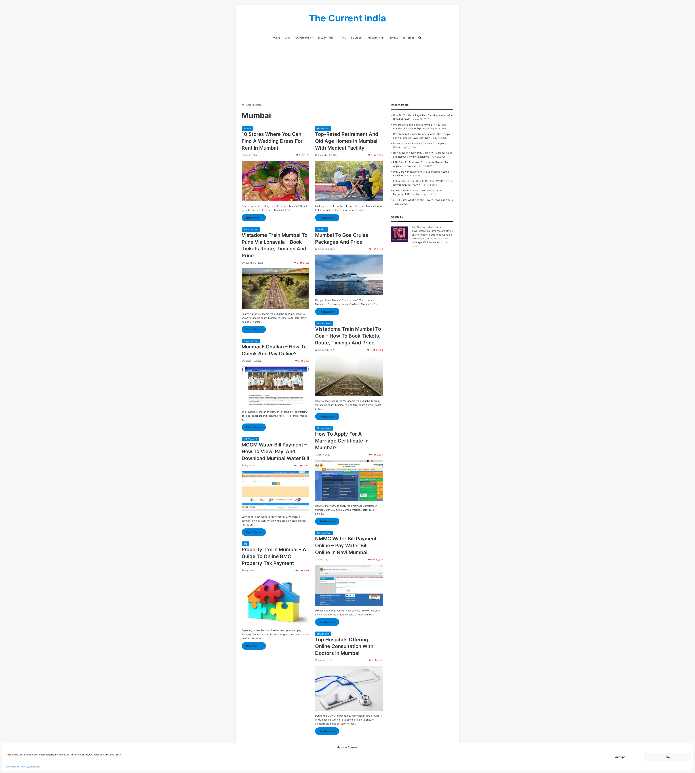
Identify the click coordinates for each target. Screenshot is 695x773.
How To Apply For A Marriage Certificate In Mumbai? (341, 441)
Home (276, 37)
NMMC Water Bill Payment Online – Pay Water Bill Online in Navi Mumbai (346, 545)
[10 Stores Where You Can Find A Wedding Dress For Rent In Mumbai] (275, 181)
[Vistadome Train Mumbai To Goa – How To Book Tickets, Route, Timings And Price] (349, 375)
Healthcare (375, 37)
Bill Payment (327, 37)
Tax (343, 37)
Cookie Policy (12, 766)
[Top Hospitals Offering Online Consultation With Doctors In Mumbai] (349, 688)
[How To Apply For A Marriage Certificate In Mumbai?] (349, 480)
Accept (620, 757)
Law (287, 37)
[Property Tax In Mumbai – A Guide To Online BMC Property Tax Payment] (275, 601)
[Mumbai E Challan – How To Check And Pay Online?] (275, 386)
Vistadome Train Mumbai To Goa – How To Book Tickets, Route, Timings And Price (348, 336)
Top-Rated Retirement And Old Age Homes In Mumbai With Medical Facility (346, 141)
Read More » (253, 217)
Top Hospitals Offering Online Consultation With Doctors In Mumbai (344, 646)
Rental (393, 37)
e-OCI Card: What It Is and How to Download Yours (423, 199)
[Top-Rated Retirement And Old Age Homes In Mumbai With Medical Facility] (349, 181)
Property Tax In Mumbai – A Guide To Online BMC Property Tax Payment (274, 556)
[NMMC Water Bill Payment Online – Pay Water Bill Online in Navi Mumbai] (349, 585)
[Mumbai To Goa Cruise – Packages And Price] (349, 275)
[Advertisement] (347, 72)
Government (304, 37)
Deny (667, 757)
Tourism (356, 37)
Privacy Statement (30, 766)
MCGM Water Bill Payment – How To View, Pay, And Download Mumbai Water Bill (275, 451)
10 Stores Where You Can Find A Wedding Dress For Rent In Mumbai (272, 141)
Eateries (409, 37)
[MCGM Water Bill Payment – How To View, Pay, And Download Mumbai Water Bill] (275, 491)
